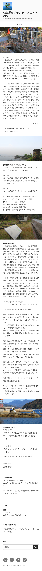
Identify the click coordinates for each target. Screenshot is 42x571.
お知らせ (7, 466)
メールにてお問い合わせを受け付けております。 (21, 304)
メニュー (22, 24)
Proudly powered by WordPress (14, 566)
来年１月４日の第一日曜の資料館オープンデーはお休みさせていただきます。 (20, 435)
